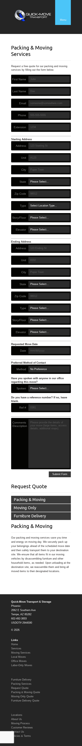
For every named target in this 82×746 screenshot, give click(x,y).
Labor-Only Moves (21, 665)
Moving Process (20, 723)
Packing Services (21, 683)
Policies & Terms (21, 735)
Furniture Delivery (30, 516)
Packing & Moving (30, 499)
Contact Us (17, 731)
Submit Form (59, 474)
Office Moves (19, 661)
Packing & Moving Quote (25, 692)
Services (16, 648)
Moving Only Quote (22, 696)
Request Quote (19, 687)
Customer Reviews (22, 727)
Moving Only (25, 507)
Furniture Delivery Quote (25, 700)
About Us (16, 719)
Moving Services (20, 652)
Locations (16, 714)
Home (14, 644)
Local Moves (18, 656)
